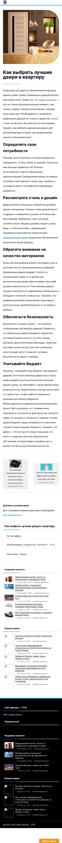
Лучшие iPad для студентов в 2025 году (32, 597)
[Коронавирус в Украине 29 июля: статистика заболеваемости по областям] (9, 669)
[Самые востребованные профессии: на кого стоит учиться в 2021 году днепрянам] (9, 679)
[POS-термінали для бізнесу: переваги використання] (9, 614)
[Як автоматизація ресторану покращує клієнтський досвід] (9, 605)
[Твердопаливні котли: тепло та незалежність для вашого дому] (9, 579)
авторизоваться (12, 515)
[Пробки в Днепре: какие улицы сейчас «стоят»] (9, 659)
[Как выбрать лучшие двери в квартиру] (31, 37)
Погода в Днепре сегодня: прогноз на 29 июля (33, 637)
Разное (23, 554)
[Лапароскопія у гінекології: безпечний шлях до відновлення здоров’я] (9, 586)
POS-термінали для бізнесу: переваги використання (33, 613)
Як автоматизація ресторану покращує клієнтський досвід (29, 605)
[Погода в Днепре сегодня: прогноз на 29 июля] (9, 639)
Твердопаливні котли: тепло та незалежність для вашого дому (30, 578)
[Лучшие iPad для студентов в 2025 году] (9, 598)
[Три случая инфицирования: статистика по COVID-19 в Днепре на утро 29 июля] (9, 648)
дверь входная (47, 99)
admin (18, 536)
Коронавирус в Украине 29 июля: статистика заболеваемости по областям (31, 668)
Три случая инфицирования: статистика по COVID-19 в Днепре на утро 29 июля (33, 647)
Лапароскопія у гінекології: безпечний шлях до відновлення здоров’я (31, 587)
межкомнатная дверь (15, 237)
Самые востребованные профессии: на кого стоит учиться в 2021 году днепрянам (33, 678)
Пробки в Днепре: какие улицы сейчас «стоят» (30, 657)
